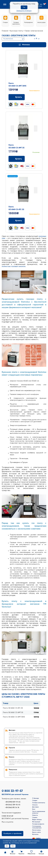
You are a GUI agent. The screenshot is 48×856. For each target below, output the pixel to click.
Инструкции (36, 822)
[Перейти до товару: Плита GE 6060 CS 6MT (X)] (24, 128)
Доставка (35, 807)
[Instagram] (7, 825)
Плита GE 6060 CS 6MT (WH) (14, 717)
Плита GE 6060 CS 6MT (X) (13, 712)
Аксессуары (36, 830)
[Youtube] (12, 825)
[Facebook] (3, 825)
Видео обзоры (37, 819)
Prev (12, 67)
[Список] (45, 38)
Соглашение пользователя (36, 827)
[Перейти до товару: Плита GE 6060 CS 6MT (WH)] (24, 66)
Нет (12, 846)
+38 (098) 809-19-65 (12, 802)
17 (36, 38)
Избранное (31, 853)
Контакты (35, 834)
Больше (41, 853)
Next (35, 67)
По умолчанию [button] (8, 38)
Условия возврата (38, 824)
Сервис (34, 817)
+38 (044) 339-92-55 (12, 805)
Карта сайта (36, 832)
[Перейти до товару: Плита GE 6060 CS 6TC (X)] (24, 189)
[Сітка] (42, 38)
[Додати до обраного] (38, 97)
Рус (41, 4)
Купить (18, 97)
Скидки (34, 800)
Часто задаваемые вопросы (38, 812)
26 (38, 38)
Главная (5, 31)
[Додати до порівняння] (34, 97)
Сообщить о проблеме (12, 833)
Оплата (35, 805)
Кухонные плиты (16, 31)
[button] (5, 4)
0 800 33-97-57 (12, 791)
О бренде (35, 798)
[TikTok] (16, 825)
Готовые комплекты (38, 802)
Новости (35, 815)
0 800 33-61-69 (7, 816)
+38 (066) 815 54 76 (12, 807)
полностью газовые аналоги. (14, 266)
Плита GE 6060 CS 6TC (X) (13, 708)
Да (7, 846)
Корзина (21, 853)
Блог (33, 809)
